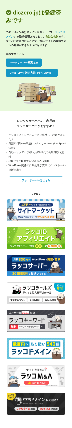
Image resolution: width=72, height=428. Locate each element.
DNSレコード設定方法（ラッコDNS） (32, 72)
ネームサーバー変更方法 (24, 62)
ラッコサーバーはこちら (36, 180)
